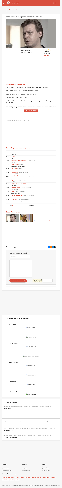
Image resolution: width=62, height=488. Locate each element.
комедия (4, 477)
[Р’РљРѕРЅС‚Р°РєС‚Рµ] (49, 247)
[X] (55, 247)
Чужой (13, 180)
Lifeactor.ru (25, 485)
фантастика (5, 479)
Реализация (15, 153)
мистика (39, 477)
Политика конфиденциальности (52, 485)
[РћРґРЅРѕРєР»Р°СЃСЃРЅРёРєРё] (51, 247)
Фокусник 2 (14, 199)
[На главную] (4, 10)
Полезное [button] (44, 464)
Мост (13, 156)
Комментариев (46, 55)
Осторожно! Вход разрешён (19, 160)
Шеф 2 (13, 191)
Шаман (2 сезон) (16, 187)
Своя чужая (14, 172)
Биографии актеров (18, 485)
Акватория (14, 164)
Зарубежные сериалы (27, 468)
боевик (17, 477)
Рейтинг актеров (45, 468)
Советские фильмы (6, 468)
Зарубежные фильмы (7, 470)
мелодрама (11, 477)
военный (53, 477)
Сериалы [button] (24, 464)
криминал (27, 477)
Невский (14, 168)
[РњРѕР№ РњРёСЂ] (53, 247)
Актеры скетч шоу (46, 470)
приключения (46, 477)
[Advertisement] (31, 68)
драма (22, 477)
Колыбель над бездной (18, 183)
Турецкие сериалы (26, 470)
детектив (33, 477)
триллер (12, 479)
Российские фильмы (6, 466)
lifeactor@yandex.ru (38, 485)
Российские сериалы (26, 466)
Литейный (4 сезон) (17, 195)
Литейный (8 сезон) (17, 176)
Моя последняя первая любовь (20, 205)
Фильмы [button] (4, 464)
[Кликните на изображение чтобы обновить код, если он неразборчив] (37, 280)
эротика (17, 479)
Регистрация (45, 466)
